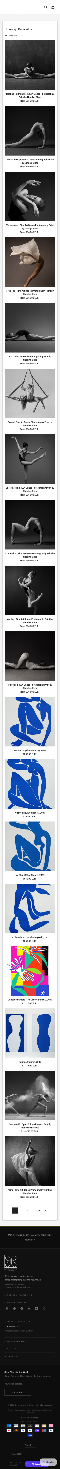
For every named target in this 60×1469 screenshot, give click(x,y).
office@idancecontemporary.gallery (18, 1331)
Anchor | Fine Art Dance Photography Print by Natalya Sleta (30, 621)
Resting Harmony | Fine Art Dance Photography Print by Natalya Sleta (30, 95)
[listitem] (7, 1308)
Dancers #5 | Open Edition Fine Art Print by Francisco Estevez (30, 1126)
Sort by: (13, 29)
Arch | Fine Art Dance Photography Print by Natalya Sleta (30, 358)
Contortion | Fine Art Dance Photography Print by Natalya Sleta (30, 555)
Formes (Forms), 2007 (30, 1062)
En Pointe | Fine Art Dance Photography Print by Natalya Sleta (30, 489)
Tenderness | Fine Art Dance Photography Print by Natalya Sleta (30, 227)
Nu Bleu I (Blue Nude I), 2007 (30, 875)
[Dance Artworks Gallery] (30, 1263)
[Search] (46, 7)
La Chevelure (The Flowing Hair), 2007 (30, 937)
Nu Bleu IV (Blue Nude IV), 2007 (30, 750)
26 (39, 1210)
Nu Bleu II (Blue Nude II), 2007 (30, 812)
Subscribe (17, 1392)
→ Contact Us (11, 1326)
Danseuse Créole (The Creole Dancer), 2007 (30, 999)
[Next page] (45, 1210)
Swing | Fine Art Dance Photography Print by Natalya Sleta (30, 424)
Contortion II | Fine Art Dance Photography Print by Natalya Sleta (30, 161)
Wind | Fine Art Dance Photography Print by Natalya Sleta (30, 1192)
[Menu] (7, 7)
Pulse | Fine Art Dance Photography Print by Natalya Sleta (30, 686)
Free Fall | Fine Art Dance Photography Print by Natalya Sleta (30, 292)
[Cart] (53, 7)
